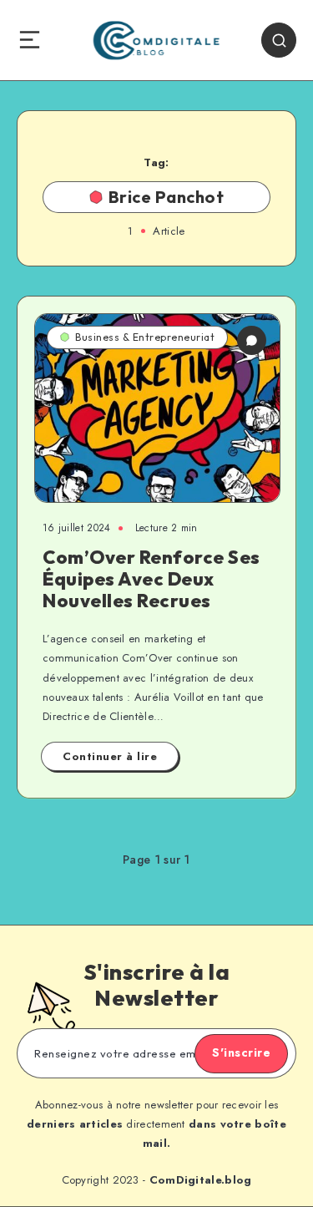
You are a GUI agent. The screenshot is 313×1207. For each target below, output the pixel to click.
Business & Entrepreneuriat (145, 337)
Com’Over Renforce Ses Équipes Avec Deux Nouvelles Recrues (151, 579)
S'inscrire (241, 1052)
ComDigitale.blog (200, 1180)
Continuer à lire (110, 756)
